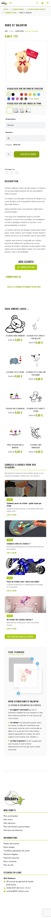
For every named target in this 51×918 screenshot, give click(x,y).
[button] (26, 154)
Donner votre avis (26, 267)
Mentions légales (11, 854)
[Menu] (10, 3)
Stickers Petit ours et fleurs (36, 409)
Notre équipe (9, 847)
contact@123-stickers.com (17, 891)
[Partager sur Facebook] (7, 173)
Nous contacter (10, 861)
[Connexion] (42, 3)
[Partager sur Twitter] (12, 173)
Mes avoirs (8, 819)
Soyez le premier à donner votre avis (24, 286)
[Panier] (47, 3)
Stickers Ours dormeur (15, 335)
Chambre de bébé (31, 31)
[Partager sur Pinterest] (17, 173)
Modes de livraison (11, 843)
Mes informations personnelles (17, 826)
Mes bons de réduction (13, 830)
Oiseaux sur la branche (15, 408)
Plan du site (8, 865)
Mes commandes (11, 816)
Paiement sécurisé (11, 858)
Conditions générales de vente (17, 850)
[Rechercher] (37, 3)
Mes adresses (9, 823)
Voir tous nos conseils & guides (20, 636)
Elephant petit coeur (15, 372)
